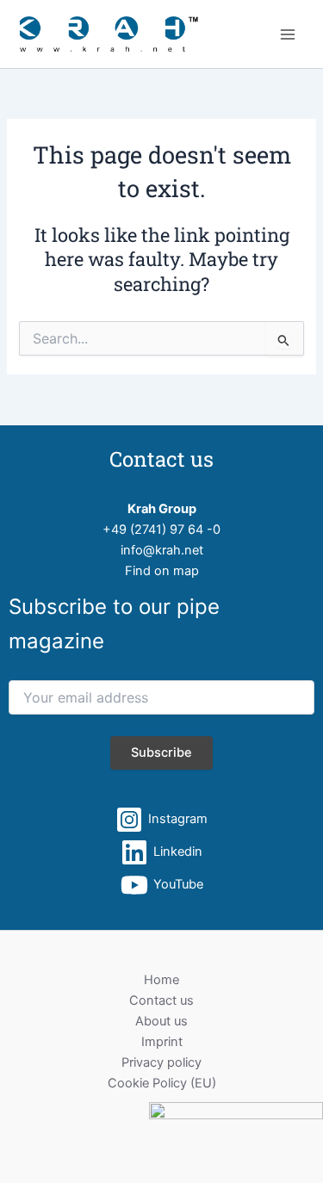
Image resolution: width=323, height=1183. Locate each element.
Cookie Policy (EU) (162, 1083)
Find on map (162, 571)
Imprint (162, 1042)
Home (161, 980)
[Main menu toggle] (288, 34)
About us (161, 1021)
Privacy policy (161, 1062)
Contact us (161, 1000)
